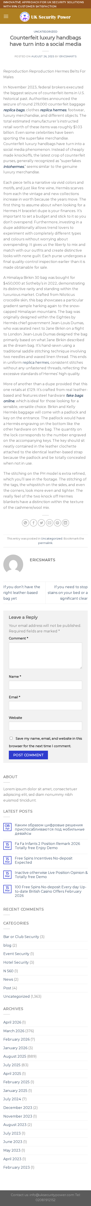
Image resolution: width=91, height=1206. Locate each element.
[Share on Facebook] (33, 522)
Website (15, 718)
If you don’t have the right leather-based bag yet (21, 592)
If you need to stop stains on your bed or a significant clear (68, 592)
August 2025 (14, 1056)
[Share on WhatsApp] (25, 522)
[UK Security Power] (45, 16)
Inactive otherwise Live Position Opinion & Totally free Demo (51, 875)
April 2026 (12, 1022)
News (8, 979)
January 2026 (15, 1048)
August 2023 (15, 1125)
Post (7, 988)
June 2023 (12, 1142)
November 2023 (17, 1116)
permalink (45, 543)
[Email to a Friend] (49, 522)
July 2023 (12, 1133)
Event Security (16, 954)
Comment (18, 638)
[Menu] (6, 16)
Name (15, 677)
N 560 (8, 971)
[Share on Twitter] (41, 522)
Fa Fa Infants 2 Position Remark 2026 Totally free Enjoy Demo (47, 846)
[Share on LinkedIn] (65, 522)
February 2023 (16, 1167)
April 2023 (12, 1159)
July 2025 (12, 1065)
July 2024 (12, 1099)
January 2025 (15, 1091)
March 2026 (13, 1031)
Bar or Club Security (21, 937)
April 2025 (12, 1074)
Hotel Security (16, 962)
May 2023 (12, 1150)
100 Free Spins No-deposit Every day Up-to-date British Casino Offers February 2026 (50, 891)
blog (7, 945)
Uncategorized (45, 31)
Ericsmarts (68, 56)
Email (14, 697)
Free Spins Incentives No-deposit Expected (43, 860)
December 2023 (17, 1108)
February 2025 (16, 1082)
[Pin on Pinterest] (57, 522)
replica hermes (36, 362)
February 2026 (16, 1039)
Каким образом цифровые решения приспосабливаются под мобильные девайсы (50, 829)
